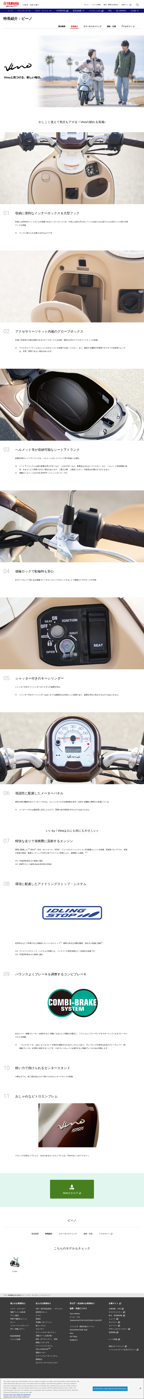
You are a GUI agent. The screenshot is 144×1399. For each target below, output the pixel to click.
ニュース (112, 1319)
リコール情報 (96, 5)
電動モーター (41, 1352)
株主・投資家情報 (115, 1315)
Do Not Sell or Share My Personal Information (110, 1389)
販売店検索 (77, 11)
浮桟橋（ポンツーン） (44, 1322)
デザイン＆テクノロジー (118, 1329)
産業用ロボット (41, 1312)
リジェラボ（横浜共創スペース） (82, 1326)
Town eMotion (75, 1314)
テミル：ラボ (75, 1317)
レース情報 (113, 1339)
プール (38, 1315)
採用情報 (112, 1332)
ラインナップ (22, 11)
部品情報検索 (15, 1336)
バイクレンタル (95, 11)
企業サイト (125, 5)
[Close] (140, 1388)
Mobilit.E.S (74, 1340)
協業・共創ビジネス (78, 1308)
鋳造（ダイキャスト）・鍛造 (47, 1339)
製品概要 (61, 26)
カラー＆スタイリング (92, 26)
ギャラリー (113, 1322)
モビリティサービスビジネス (47, 1363)
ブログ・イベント (41, 11)
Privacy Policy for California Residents (17, 1394)
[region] (72, 1388)
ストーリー (113, 1325)
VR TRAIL (73, 1337)
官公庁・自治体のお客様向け (82, 1303)
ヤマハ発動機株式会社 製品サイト (14, 1295)
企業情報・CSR (115, 1309)
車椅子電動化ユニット (18, 1319)
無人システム (41, 1325)
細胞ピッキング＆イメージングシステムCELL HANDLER (44, 1345)
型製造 (38, 1319)
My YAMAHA (121, 11)
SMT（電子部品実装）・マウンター (49, 1309)
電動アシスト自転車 (17, 1312)
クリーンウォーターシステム (47, 1356)
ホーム (86, 5)
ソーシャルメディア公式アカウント (122, 1350)
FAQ (109, 11)
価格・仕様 (111, 26)
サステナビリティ (115, 1312)
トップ (10, 11)
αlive (71, 1333)
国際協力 (39, 1359)
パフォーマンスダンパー (19, 1325)
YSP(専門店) (61, 11)
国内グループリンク (116, 1346)
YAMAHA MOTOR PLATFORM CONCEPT (86, 1320)
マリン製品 (14, 1315)
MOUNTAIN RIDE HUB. (79, 1330)
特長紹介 (74, 26)
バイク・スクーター (32, 1295)
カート (12, 1322)
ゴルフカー (40, 1329)
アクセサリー (126, 26)
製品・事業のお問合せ (111, 5)
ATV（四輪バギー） (17, 1329)
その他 (133, 11)
